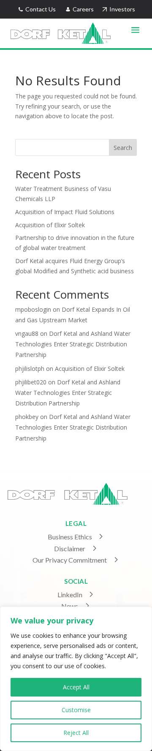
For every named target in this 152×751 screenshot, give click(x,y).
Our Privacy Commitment (70, 560)
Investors (121, 9)
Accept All (76, 687)
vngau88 (26, 333)
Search (123, 148)
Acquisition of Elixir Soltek (50, 225)
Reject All (76, 733)
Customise (76, 710)
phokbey (26, 417)
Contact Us (40, 9)
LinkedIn (69, 594)
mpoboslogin (33, 309)
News (69, 606)
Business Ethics (70, 537)
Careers (84, 9)
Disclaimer (69, 548)
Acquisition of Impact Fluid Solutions (64, 212)
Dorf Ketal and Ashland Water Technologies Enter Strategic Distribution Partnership (72, 344)
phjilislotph (29, 369)
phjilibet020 (30, 382)
